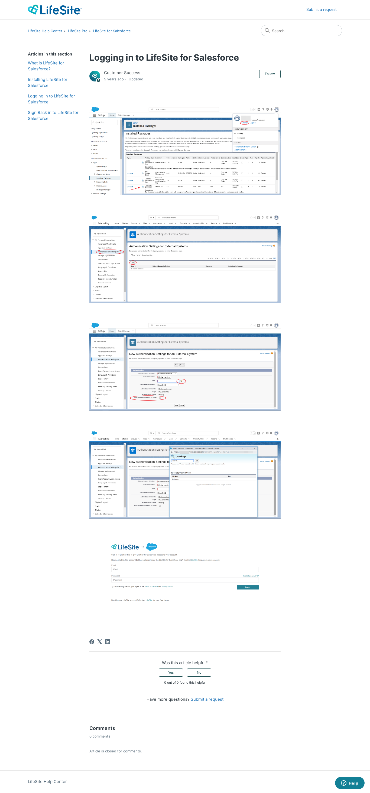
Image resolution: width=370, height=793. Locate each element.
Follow (270, 74)
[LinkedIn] (107, 641)
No (199, 672)
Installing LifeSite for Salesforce (47, 82)
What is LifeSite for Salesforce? (46, 66)
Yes (171, 672)
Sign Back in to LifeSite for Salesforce (53, 115)
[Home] (55, 10)
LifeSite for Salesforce (112, 31)
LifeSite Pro (77, 31)
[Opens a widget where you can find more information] (350, 783)
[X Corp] (99, 641)
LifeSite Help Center (45, 31)
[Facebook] (91, 641)
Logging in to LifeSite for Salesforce (51, 99)
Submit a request (321, 9)
